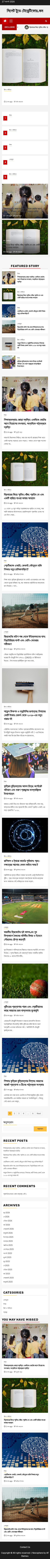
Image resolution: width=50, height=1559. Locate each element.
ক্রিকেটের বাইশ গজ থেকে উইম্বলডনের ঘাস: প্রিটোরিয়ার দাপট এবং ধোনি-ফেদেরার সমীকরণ (26, 164)
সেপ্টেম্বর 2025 (8, 1249)
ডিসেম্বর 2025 (8, 1237)
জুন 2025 (6, 1261)
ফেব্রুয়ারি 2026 (8, 1229)
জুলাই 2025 (7, 1257)
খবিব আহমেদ (18, 252)
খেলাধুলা (11, 159)
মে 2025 (6, 1265)
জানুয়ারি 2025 (8, 1282)
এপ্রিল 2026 (7, 1221)
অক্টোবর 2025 (8, 1245)
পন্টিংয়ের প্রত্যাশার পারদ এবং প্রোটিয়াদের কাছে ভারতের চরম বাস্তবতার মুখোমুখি (23, 1008)
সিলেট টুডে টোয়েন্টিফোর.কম (25, 10)
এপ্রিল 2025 (7, 1270)
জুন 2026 (6, 1213)
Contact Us (25, 1547)
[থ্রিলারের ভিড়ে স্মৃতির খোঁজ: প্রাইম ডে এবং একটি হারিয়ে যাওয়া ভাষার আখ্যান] (8, 294)
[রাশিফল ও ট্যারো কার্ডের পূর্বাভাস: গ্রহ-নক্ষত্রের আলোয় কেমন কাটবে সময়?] (25, 835)
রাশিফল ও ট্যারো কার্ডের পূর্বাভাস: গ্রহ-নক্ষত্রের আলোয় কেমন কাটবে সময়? (22, 862)
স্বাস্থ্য (5, 1312)
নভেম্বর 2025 (8, 1241)
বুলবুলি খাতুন (18, 216)
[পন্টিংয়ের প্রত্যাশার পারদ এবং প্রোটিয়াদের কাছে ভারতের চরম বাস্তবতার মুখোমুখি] (25, 981)
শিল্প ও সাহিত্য (12, 130)
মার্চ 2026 (6, 1225)
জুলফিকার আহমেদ (20, 649)
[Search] (46, 21)
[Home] (5, 21)
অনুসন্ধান (8, 1122)
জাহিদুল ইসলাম (20, 102)
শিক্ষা (10, 115)
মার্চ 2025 (6, 1274)
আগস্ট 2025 (7, 1253)
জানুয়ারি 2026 (8, 1233)
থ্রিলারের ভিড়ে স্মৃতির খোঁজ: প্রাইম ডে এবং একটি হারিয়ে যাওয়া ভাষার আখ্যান (24, 246)
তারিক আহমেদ (19, 1015)
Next (39, 1113)
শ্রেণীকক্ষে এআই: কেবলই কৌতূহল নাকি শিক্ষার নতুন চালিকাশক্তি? (23, 95)
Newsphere (37, 1553)
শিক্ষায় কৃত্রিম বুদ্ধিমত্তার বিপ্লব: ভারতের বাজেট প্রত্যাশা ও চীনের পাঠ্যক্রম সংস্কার (24, 1083)
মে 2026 (6, 1217)
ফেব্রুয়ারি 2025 (8, 1278)
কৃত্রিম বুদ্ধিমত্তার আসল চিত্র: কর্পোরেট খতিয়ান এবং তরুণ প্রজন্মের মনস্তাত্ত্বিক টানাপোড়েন (29, 363)
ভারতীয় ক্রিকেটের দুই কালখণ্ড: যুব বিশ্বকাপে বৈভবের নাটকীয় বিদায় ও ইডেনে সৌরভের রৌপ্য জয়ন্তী (23, 935)
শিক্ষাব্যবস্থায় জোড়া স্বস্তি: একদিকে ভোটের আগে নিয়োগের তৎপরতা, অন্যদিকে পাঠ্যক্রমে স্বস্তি (24, 119)
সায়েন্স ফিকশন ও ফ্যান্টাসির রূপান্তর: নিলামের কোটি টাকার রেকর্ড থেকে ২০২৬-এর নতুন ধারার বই (26, 178)
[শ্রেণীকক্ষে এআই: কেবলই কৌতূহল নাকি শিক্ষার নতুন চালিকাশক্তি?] (25, 60)
